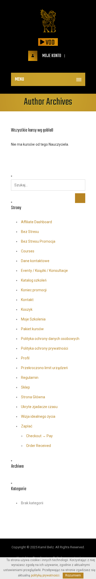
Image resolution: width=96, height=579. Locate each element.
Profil (25, 358)
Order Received (38, 446)
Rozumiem (73, 575)
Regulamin (29, 378)
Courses (27, 251)
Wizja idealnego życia (38, 416)
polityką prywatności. (45, 575)
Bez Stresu (30, 232)
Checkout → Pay (39, 436)
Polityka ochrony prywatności (44, 348)
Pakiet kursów (32, 329)
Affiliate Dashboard (36, 222)
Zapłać (26, 426)
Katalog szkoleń (34, 280)
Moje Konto (51, 56)
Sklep (25, 387)
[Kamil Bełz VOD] (48, 21)
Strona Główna (33, 397)
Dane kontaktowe (35, 261)
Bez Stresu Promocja (38, 241)
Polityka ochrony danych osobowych (50, 339)
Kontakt (27, 300)
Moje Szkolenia (33, 319)
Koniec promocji (34, 290)
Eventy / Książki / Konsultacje (44, 271)
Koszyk (27, 309)
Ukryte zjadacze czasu (39, 407)
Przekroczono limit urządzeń (44, 368)
